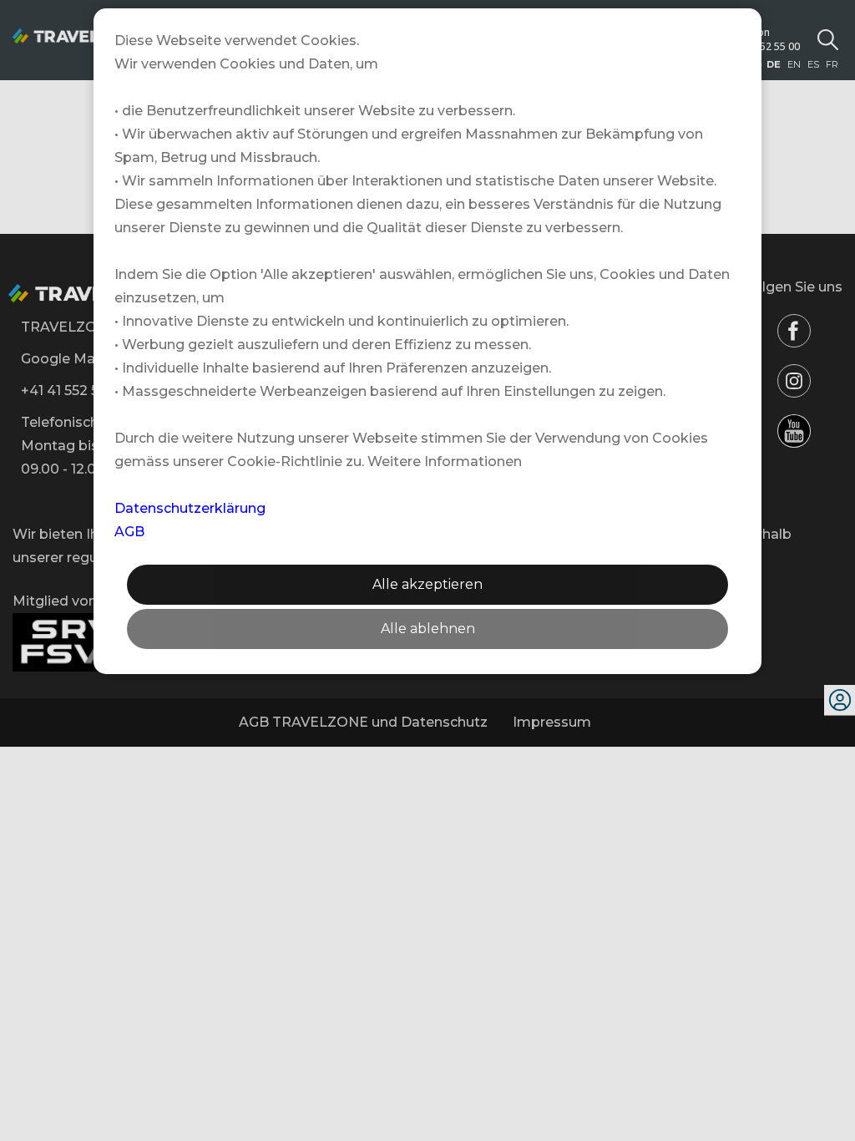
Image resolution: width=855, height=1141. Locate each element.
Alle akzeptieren (427, 584)
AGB (129, 532)
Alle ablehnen (428, 628)
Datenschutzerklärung (190, 508)
